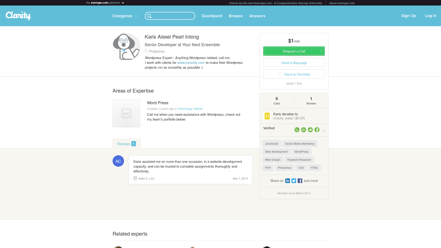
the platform (103, 2)
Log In (430, 16)
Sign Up (408, 16)
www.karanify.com (191, 62)
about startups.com (342, 3)
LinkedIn (135, 178)
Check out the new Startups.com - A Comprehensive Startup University (275, 3)
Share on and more (294, 180)
